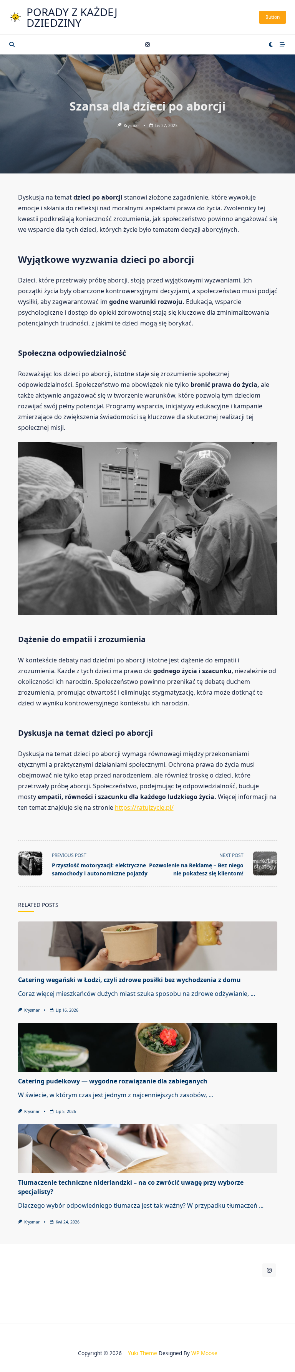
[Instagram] (147, 44)
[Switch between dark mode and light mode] (271, 44)
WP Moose (204, 1353)
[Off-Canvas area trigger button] (282, 44)
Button (272, 17)
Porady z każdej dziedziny (72, 17)
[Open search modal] (12, 44)
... (252, 993)
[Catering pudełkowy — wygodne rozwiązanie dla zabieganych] (147, 1047)
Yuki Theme (142, 1353)
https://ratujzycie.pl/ (144, 807)
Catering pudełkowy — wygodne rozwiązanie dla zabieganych (112, 1081)
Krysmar (131, 125)
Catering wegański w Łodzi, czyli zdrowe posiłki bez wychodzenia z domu (129, 980)
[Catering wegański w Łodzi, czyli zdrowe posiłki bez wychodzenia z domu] (147, 946)
